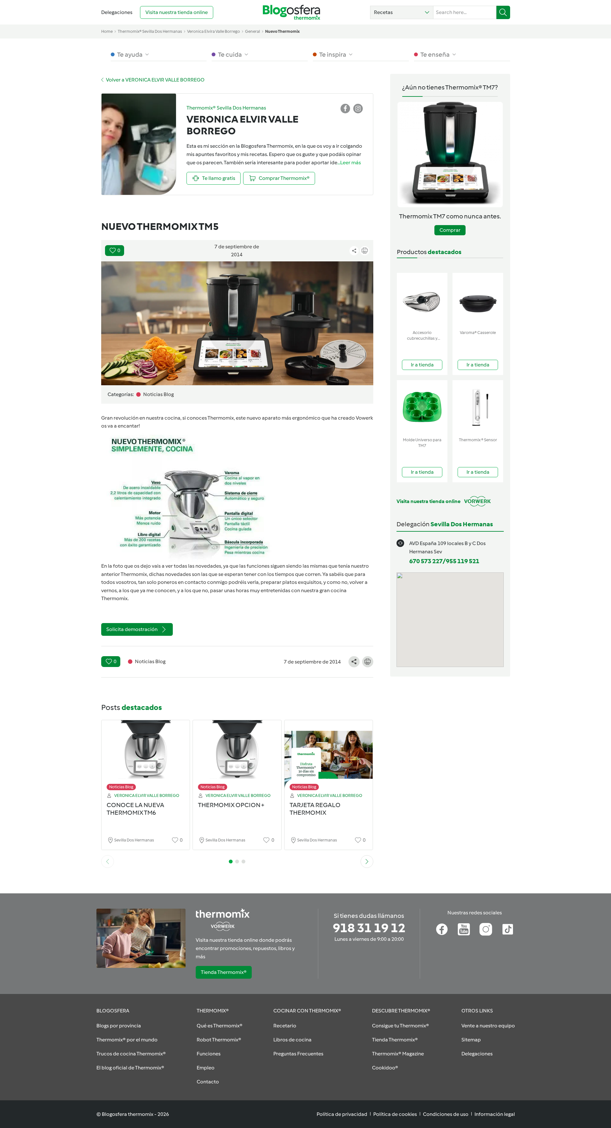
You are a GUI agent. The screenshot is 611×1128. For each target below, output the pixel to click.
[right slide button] (367, 861)
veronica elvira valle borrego (213, 31)
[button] (401, 12)
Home (107, 31)
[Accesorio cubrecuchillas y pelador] (422, 300)
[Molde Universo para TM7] (422, 407)
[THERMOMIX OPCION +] (237, 757)
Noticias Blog (121, 786)
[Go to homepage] (291, 12)
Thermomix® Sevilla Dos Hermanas (150, 31)
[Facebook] (442, 929)
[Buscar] (503, 12)
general (252, 31)
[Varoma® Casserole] (478, 300)
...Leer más (349, 163)
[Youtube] (464, 929)
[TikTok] (508, 929)
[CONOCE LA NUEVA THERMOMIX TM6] (146, 757)
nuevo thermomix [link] (282, 31)
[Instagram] (486, 929)
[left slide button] (107, 861)
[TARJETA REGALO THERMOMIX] (328, 757)
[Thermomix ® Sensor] (478, 407)
